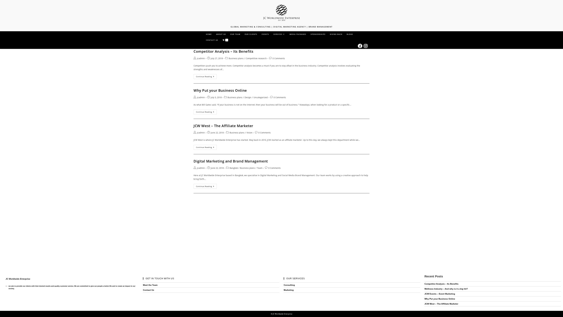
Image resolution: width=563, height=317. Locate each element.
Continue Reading (206, 77)
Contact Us (148, 290)
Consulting (289, 285)
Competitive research (256, 58)
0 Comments (279, 58)
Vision (249, 132)
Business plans (236, 58)
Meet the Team (150, 285)
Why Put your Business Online (220, 90)
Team (259, 168)
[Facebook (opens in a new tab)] (360, 46)
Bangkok (234, 168)
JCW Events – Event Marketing (439, 294)
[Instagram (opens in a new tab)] (365, 46)
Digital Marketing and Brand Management (231, 161)
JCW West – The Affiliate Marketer (223, 125)
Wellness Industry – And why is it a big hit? (446, 289)
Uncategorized (260, 97)
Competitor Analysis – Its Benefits (223, 51)
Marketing (289, 290)
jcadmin (201, 58)
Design (248, 97)
